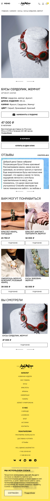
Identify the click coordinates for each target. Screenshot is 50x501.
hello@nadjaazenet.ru (25, 448)
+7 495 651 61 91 (25, 455)
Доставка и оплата (25, 439)
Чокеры (25, 399)
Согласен (13, 493)
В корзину (25, 139)
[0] (47, 3)
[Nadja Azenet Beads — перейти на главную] (24, 3)
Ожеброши (25, 395)
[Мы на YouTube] (30, 460)
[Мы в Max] (25, 460)
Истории (25, 422)
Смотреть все (43, 155)
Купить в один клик (25, 146)
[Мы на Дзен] (35, 460)
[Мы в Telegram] (20, 460)
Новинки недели (25, 376)
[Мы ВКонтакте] (14, 460)
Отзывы (25, 442)
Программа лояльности (25, 435)
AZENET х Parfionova (25, 403)
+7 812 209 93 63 (25, 451)
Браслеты (25, 388)
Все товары (25, 380)
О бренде (25, 411)
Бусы (25, 384)
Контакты (25, 426)
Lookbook (25, 415)
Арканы (25, 391)
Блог (25, 419)
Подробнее (6, 133)
